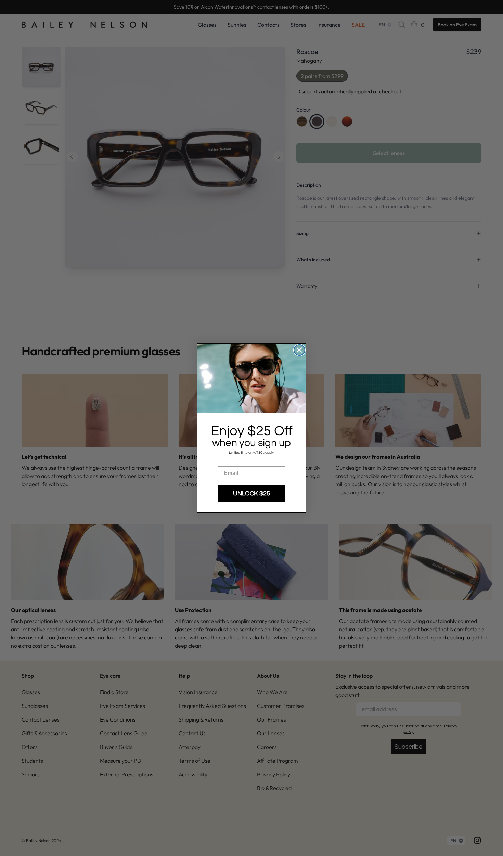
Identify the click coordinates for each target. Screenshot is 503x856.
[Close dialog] (299, 350)
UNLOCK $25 (251, 493)
